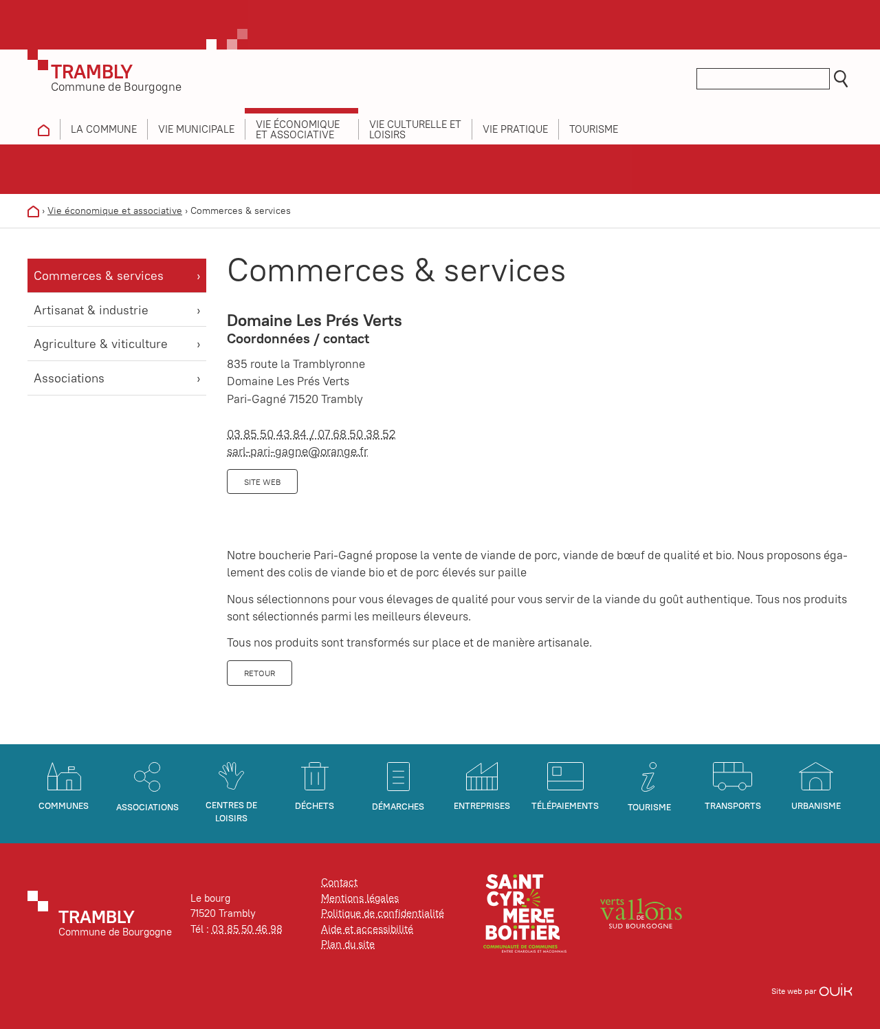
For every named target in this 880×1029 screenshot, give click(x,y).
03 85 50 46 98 (247, 928)
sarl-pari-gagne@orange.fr (297, 451)
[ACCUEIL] (44, 129)
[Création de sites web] (835, 991)
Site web (262, 482)
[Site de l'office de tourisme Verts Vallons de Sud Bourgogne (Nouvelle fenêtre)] (641, 912)
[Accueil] (33, 210)
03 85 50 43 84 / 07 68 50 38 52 (311, 434)
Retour (259, 673)
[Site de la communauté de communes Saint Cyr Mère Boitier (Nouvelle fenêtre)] (524, 912)
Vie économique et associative (114, 210)
